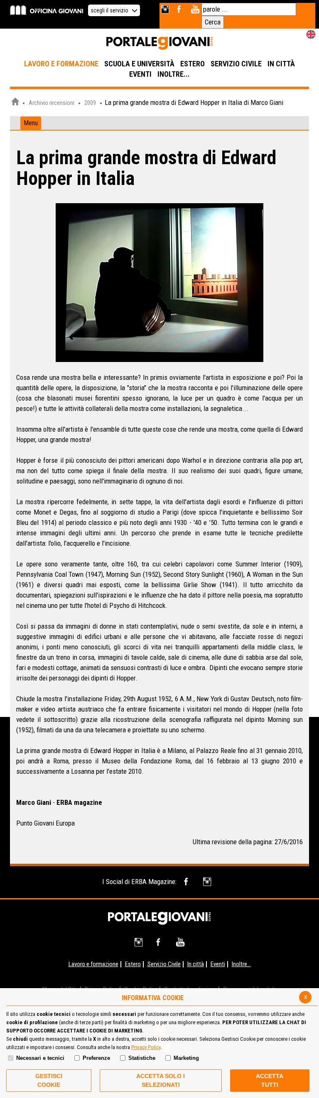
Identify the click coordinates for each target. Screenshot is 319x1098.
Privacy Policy (145, 1047)
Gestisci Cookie (48, 1080)
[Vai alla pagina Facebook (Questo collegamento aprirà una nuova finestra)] (160, 942)
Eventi (218, 964)
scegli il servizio (110, 10)
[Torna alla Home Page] (15, 103)
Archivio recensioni (51, 103)
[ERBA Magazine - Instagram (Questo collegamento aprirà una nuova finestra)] (208, 882)
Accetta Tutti (269, 1080)
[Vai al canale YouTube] (195, 9)
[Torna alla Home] (159, 917)
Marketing (186, 1058)
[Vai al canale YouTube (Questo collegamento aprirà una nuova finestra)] (180, 942)
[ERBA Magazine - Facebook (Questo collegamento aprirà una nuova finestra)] (187, 882)
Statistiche (141, 1058)
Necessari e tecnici (40, 1058)
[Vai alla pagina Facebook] (180, 9)
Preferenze (96, 1058)
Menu (31, 123)
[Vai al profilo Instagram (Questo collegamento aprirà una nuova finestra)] (139, 942)
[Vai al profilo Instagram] (166, 9)
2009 (90, 103)
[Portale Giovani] (159, 43)
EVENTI (140, 74)
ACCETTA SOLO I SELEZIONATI (160, 1080)
